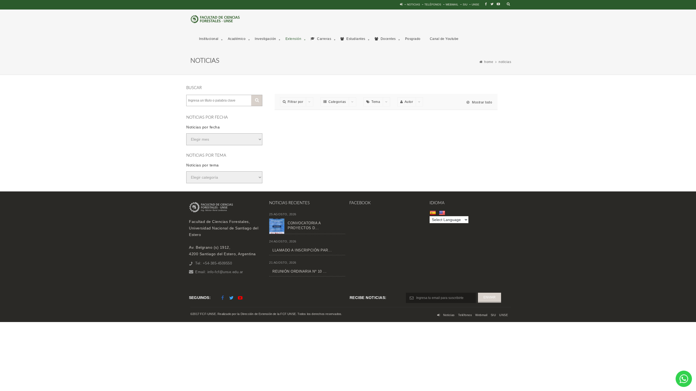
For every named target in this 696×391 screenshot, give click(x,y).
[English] (443, 212)
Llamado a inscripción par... (302, 250)
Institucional (209, 39)
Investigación (265, 39)
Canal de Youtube (444, 39)
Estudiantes (355, 39)
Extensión (293, 39)
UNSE (475, 4)
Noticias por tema (202, 165)
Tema (375, 102)
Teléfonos (432, 4)
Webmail (452, 4)
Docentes (388, 39)
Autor (409, 102)
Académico (237, 39)
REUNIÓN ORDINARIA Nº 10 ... (299, 271)
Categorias (337, 102)
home (488, 62)
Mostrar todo (481, 102)
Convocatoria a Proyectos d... (304, 225)
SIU (465, 4)
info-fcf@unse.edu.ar (225, 272)
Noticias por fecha (203, 127)
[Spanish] (433, 212)
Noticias (413, 4)
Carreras (323, 39)
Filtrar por (295, 102)
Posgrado (413, 39)
